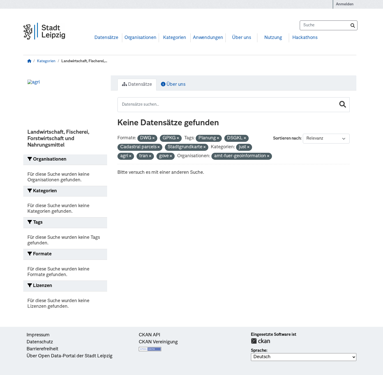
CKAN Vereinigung (158, 342)
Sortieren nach (287, 138)
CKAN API (149, 335)
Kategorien (174, 38)
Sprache (258, 351)
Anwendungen (208, 38)
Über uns (241, 38)
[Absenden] (353, 25)
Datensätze (106, 38)
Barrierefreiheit (42, 349)
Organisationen (140, 38)
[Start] (29, 61)
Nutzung (273, 38)
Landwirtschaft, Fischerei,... (84, 61)
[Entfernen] (153, 138)
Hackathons (304, 38)
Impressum (38, 335)
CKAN (260, 341)
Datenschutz (40, 342)
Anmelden (345, 4)
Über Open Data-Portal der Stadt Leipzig (69, 356)
